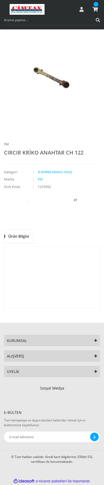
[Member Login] (81, 9)
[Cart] (95, 9)
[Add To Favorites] (28, 200)
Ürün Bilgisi (18, 236)
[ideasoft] (24, 481)
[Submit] (94, 437)
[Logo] (27, 9)
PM (6, 144)
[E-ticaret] (51, 481)
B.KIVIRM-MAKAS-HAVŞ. (55, 172)
